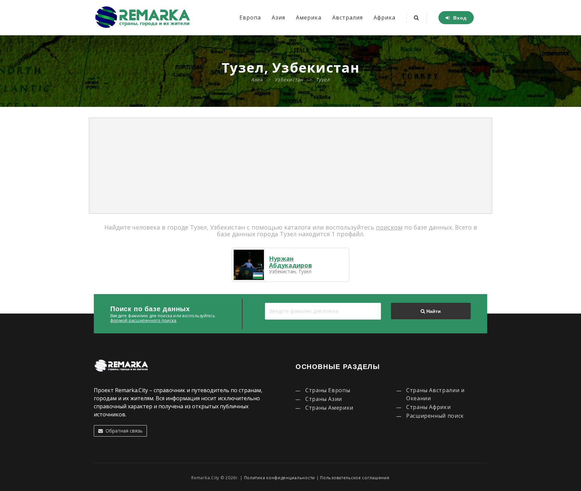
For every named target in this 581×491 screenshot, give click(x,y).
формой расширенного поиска (143, 320)
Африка (384, 17)
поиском (389, 227)
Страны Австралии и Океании (435, 394)
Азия (278, 17)
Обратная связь (123, 430)
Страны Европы (327, 390)
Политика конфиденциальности (279, 478)
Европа (250, 17)
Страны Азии (323, 399)
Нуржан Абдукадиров (290, 261)
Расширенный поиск (435, 415)
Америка (308, 17)
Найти (433, 311)
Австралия (347, 17)
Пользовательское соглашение (354, 478)
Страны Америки (329, 407)
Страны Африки (428, 407)
